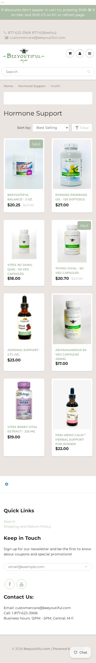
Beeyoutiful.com (37, 649)
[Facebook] (10, 584)
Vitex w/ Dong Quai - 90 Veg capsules (19, 269)
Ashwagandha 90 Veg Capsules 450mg (70, 354)
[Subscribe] (86, 566)
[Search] (88, 72)
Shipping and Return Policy (27, 526)
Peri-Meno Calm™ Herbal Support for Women (70, 439)
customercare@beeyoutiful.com (37, 37)
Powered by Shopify (68, 649)
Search (10, 521)
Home (8, 86)
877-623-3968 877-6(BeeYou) (32, 32)
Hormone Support (32, 86)
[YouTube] (21, 584)
